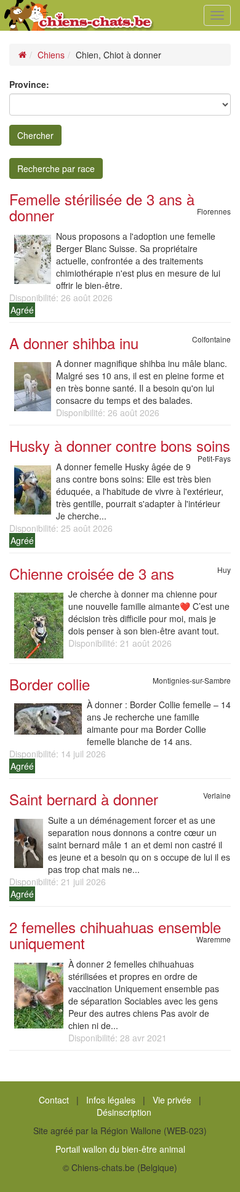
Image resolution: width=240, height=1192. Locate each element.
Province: (29, 84)
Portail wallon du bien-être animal (120, 1149)
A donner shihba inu (73, 342)
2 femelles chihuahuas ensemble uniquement (115, 934)
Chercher (35, 135)
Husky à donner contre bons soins (119, 445)
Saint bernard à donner (83, 799)
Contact (54, 1100)
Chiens (51, 55)
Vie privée (172, 1100)
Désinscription (124, 1112)
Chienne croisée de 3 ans (91, 573)
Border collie (49, 684)
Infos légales (110, 1100)
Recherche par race (56, 168)
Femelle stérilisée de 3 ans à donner (101, 207)
